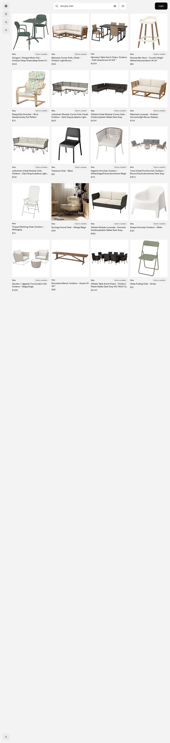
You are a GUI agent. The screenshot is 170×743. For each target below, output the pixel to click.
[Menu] (6, 30)
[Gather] (6, 14)
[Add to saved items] (45, 17)
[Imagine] (6, 22)
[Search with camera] (114, 6)
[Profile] (6, 736)
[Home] (6, 6)
